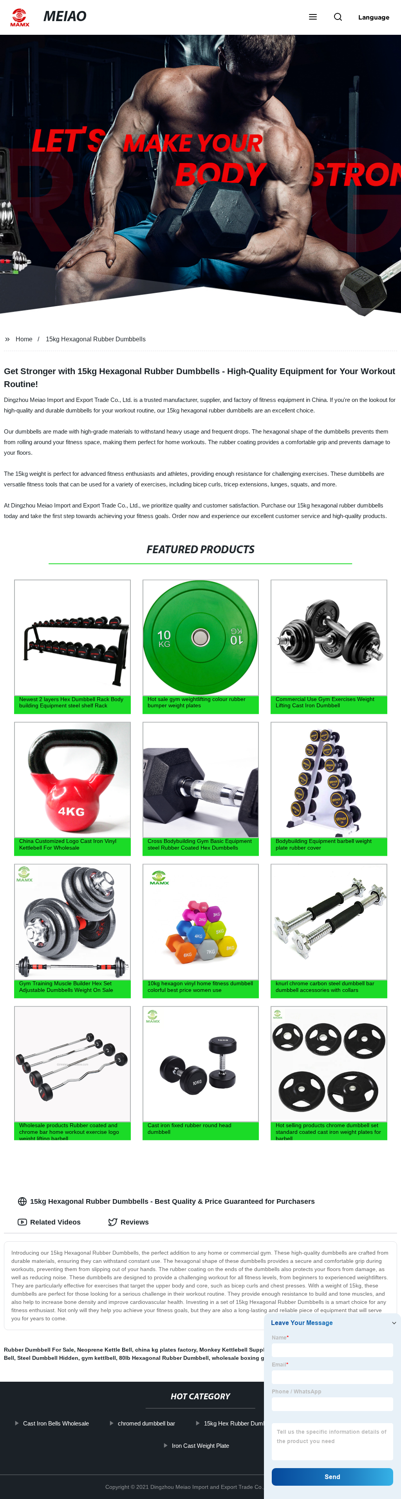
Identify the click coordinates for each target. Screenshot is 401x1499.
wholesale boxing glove (244, 1358)
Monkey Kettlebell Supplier (235, 1350)
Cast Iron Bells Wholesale (56, 1423)
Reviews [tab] (135, 1222)
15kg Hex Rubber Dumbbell (239, 1423)
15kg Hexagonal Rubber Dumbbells (96, 339)
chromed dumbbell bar (146, 1423)
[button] (313, 17)
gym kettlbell (98, 1358)
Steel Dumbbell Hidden (47, 1358)
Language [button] (374, 17)
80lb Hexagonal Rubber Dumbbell (164, 1358)
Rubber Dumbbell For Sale (39, 1350)
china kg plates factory (165, 1350)
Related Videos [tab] (55, 1222)
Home (24, 339)
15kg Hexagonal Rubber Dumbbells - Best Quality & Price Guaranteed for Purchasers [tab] (172, 1201)
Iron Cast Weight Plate (200, 1445)
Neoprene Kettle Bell (104, 1350)
